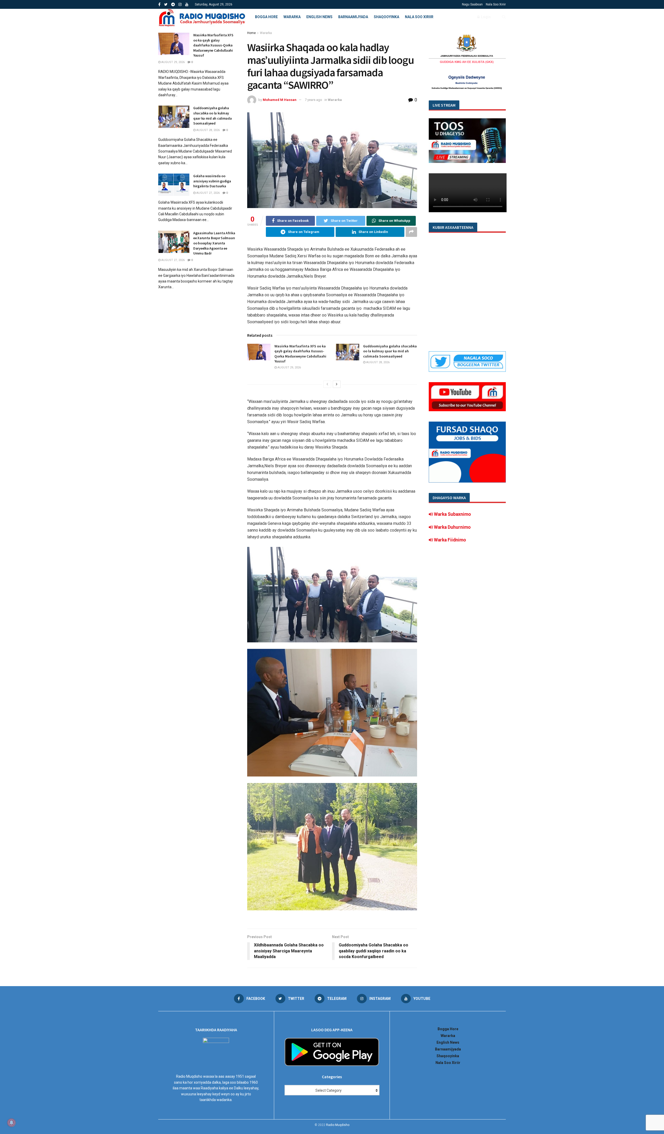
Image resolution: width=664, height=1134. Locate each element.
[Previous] (327, 384)
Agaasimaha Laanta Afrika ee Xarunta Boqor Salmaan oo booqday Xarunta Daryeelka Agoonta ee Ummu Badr (214, 243)
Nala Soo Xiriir (496, 4)
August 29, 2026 (289, 367)
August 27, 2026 (208, 193)
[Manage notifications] (11, 1122)
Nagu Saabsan (472, 4)
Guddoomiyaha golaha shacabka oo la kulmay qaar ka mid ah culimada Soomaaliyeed (390, 351)
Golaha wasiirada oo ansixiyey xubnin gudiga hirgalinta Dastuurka (212, 181)
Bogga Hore (266, 17)
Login (485, 17)
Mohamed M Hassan (279, 100)
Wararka (292, 17)
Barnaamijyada (353, 17)
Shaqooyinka (386, 17)
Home (251, 33)
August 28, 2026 (377, 362)
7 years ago (313, 100)
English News (319, 17)
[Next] (337, 384)
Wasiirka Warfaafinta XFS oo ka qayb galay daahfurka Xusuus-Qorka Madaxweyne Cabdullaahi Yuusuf (300, 354)
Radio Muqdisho (337, 1125)
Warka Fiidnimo (449, 539)
